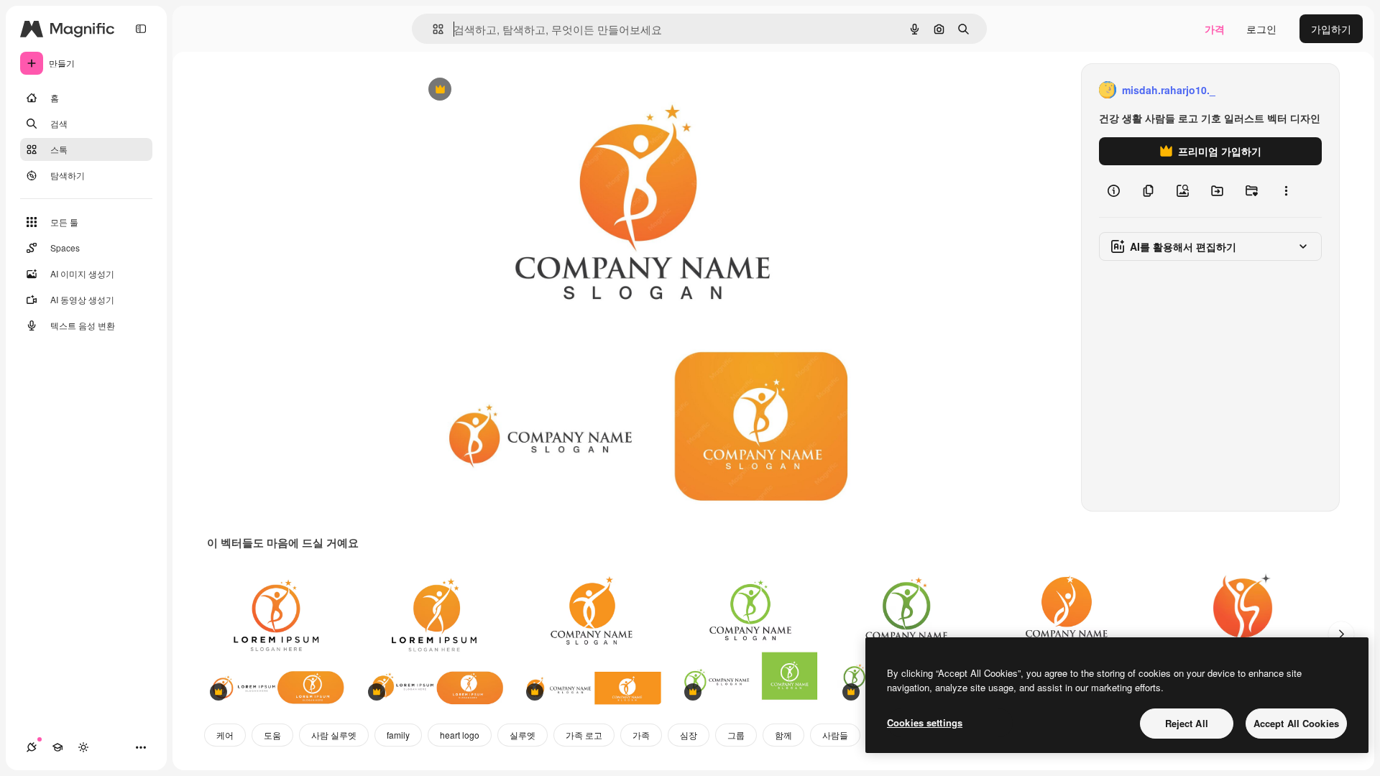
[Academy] (57, 747)
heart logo (459, 735)
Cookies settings (924, 722)
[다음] (1341, 634)
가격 (1215, 29)
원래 (496, 90)
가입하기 (1331, 29)
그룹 (736, 735)
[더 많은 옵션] (1285, 191)
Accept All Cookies (1296, 723)
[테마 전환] (83, 747)
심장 (688, 735)
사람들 (835, 735)
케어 (225, 735)
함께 (783, 735)
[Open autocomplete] (432, 29)
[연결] (31, 747)
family (398, 735)
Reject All (1186, 723)
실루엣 (522, 735)
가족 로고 (584, 735)
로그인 (1261, 29)
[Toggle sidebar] (140, 28)
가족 (641, 735)
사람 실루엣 (333, 735)
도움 (272, 735)
